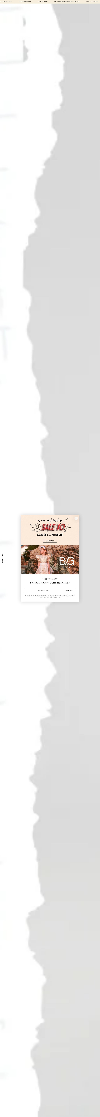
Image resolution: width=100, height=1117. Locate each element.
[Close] (76, 518)
